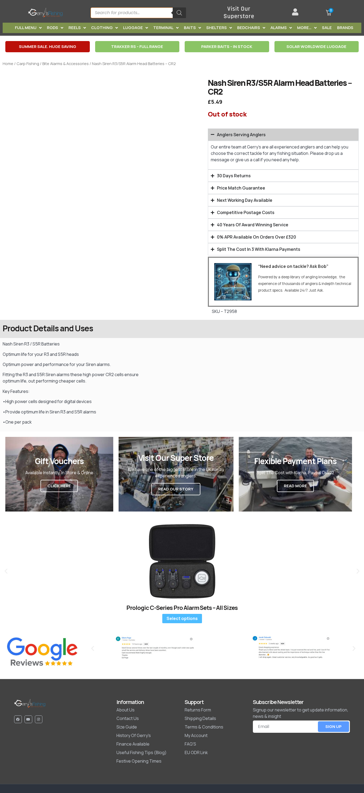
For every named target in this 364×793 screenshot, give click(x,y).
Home (8, 63)
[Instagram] (39, 719)
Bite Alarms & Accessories (65, 63)
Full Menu (26, 27)
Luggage (133, 27)
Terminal (163, 27)
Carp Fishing (28, 63)
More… (304, 27)
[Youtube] (28, 719)
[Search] (179, 12)
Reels (74, 27)
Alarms (278, 27)
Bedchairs (248, 27)
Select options (182, 618)
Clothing (102, 27)
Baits (190, 27)
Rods (52, 27)
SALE (327, 27)
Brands (345, 27)
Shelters (216, 27)
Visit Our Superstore (239, 12)
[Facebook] (18, 719)
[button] (6, 570)
